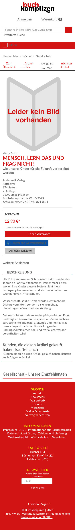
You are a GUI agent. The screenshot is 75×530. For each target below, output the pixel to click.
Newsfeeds (37, 397)
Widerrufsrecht (18, 437)
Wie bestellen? (40, 437)
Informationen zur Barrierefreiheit (49, 429)
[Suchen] (68, 30)
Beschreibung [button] (19, 272)
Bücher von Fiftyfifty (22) (37, 455)
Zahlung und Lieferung (52, 433)
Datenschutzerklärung (21, 433)
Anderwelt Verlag (14, 180)
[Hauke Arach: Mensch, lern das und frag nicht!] (38, 114)
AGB (22, 429)
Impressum (10, 429)
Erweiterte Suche (14, 34)
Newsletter (59, 437)
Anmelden (24, 19)
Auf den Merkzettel (20, 250)
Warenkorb (51, 19)
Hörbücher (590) (37, 459)
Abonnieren (37, 488)
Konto (38, 404)
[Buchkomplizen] (37, 7)
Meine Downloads (37, 411)
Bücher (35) (37, 452)
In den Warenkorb (39, 234)
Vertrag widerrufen (37, 415)
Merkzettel (37, 407)
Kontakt (37, 393)
